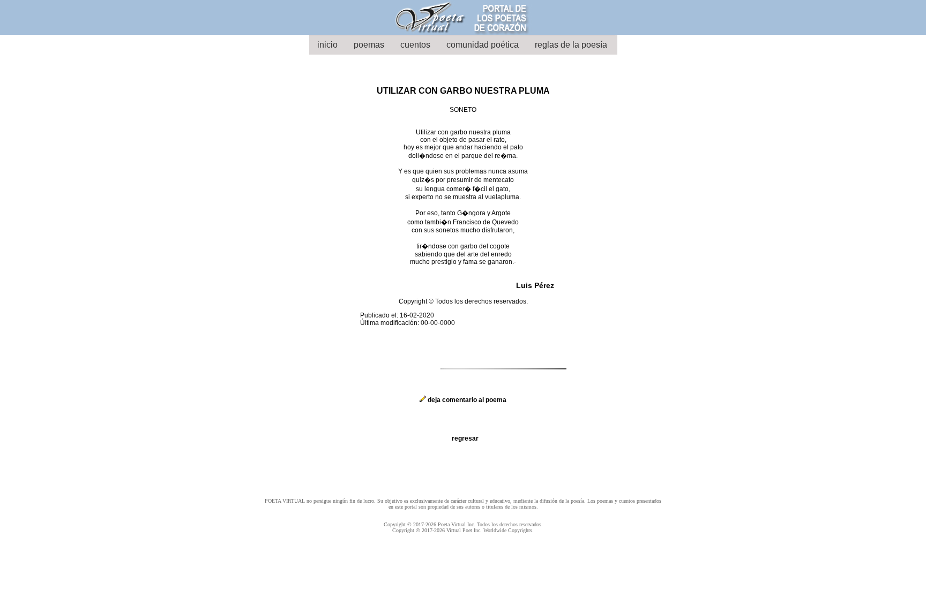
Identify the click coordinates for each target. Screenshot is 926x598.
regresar (465, 438)
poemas (369, 44)
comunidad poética (482, 44)
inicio (327, 44)
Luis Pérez (535, 285)
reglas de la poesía (571, 44)
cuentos (415, 44)
